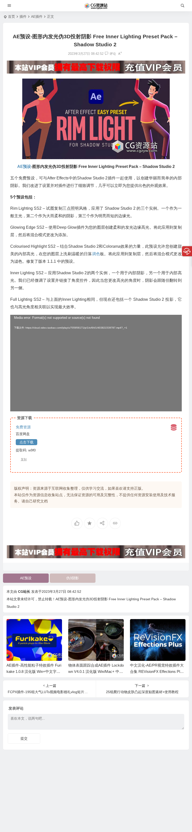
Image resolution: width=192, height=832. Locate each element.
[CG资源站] (96, 6)
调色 (96, 254)
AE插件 (36, 17)
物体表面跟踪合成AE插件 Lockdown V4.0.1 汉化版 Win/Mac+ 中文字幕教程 (34, 671)
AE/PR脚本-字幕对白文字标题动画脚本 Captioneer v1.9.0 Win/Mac (157, 671)
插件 (23, 17)
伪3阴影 (72, 578)
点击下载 (27, 442)
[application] (96, 363)
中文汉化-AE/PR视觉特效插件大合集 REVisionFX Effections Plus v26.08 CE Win (95, 671)
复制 (24, 459)
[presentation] (156, 627)
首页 (11, 17)
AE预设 (26, 578)
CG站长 (24, 592)
